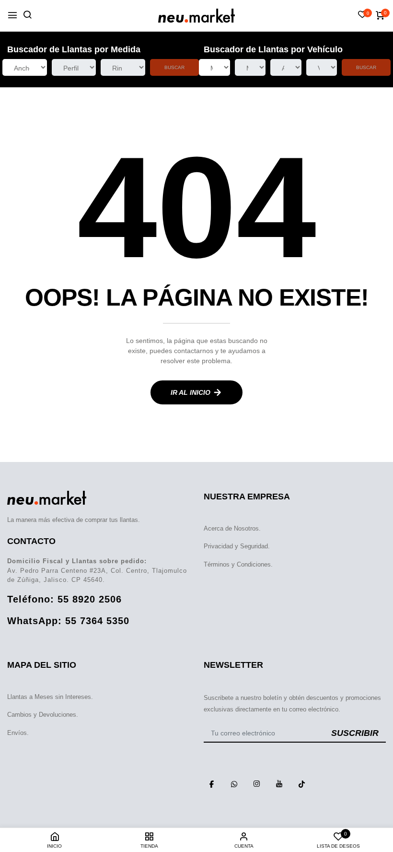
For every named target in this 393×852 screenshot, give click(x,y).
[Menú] (12, 16)
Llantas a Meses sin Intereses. (50, 696)
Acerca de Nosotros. (232, 528)
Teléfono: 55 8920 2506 (64, 599)
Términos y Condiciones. (238, 564)
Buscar (174, 67)
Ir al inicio (190, 392)
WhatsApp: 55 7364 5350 (68, 620)
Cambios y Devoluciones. (42, 714)
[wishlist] (362, 15)
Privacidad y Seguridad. (237, 546)
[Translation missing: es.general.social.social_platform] (211, 784)
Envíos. (18, 732)
